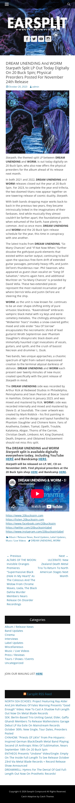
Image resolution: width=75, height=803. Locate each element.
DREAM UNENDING (41, 540)
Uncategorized (14, 663)
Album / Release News (21, 537)
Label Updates (58, 537)
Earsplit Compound (36, 791)
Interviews (11, 639)
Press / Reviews (15, 655)
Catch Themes (47, 796)
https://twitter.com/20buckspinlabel (29, 527)
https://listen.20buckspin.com (25, 519)
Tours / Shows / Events (19, 659)
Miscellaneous (14, 647)
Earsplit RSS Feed (39, 694)
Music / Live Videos (16, 540)
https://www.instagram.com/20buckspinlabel (35, 531)
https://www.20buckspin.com (24, 515)
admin (35, 86)
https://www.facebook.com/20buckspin (31, 523)
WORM (56, 540)
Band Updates (41, 537)
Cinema (10, 635)
